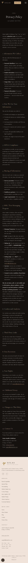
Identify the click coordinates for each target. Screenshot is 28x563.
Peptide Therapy (5, 497)
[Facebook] (6, 473)
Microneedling (5, 486)
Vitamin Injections (5, 499)
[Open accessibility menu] (3, 560)
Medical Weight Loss (6, 489)
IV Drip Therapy (5, 491)
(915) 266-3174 (8, 261)
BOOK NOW (17, 2)
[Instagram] (3, 473)
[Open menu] (25, 3)
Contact (3, 517)
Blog (3, 515)
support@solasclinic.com (10, 263)
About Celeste (5, 512)
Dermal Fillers (5, 484)
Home (3, 510)
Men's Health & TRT (6, 494)
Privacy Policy (4, 520)
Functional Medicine (6, 502)
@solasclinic (14, 559)
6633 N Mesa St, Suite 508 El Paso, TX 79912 (8, 528)
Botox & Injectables (6, 481)
